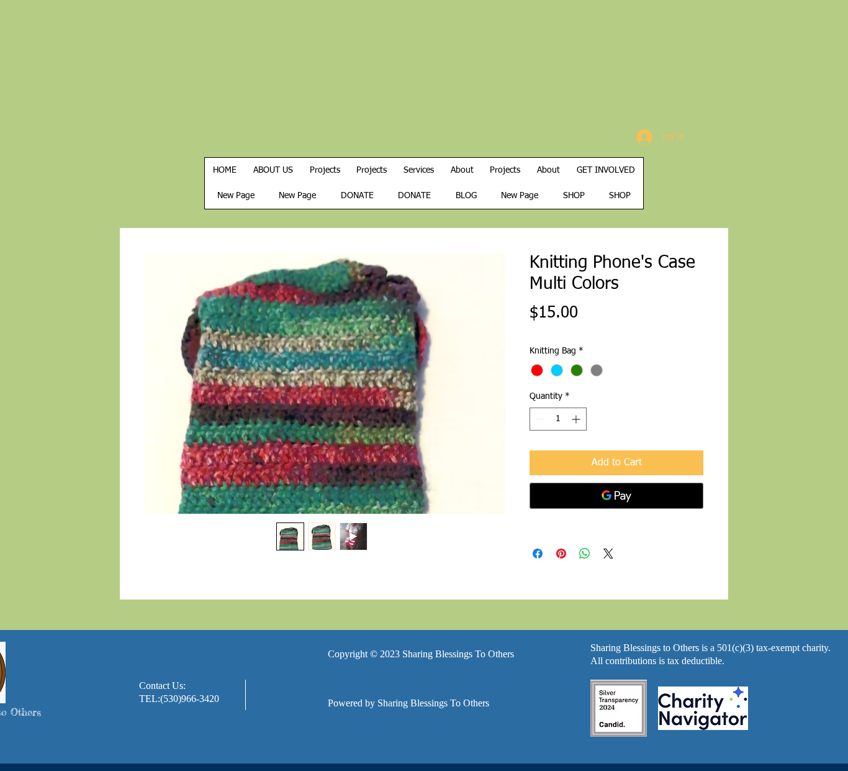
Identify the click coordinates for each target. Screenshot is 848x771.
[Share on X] (608, 553)
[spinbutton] (558, 419)
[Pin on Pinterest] (561, 553)
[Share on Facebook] (537, 553)
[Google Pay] (616, 496)
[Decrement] (539, 419)
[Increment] (577, 419)
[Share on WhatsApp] (584, 553)
